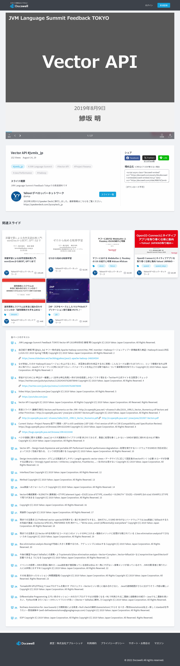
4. (15, 377)
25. (16, 597)
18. (16, 520)
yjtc (56, 314)
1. (15, 342)
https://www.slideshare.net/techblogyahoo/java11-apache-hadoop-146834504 (60, 358)
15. (16, 494)
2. (15, 350)
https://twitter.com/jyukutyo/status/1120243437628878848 (51, 385)
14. (16, 487)
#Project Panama (82, 166)
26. (16, 607)
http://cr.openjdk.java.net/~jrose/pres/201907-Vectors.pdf (130, 418)
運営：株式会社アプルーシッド (66, 643)
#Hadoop (41, 172)
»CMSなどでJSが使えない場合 (147, 166)
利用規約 (92, 643)
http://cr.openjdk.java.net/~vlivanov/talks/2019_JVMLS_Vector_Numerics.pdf (60, 418)
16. (16, 505)
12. (16, 472)
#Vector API (63, 166)
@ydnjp (27, 196)
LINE (165, 158)
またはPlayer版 (149, 161)
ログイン (149, 5)
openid (146, 266)
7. (15, 410)
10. (16, 448)
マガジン (159, 643)
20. (16, 544)
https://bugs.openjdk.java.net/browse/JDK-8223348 (47, 431)
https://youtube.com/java (34, 396)
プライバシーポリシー (113, 643)
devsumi (14, 314)
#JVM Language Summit (40, 166)
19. (16, 533)
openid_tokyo (161, 266)
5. (15, 391)
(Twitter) (150, 157)
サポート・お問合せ (139, 643)
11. (16, 459)
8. (15, 424)
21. (16, 554)
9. (15, 438)
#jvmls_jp (18, 166)
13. (16, 480)
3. (15, 364)
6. (15, 402)
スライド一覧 (107, 194)
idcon (101, 266)
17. (16, 512)
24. (16, 586)
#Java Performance (22, 172)
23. (16, 576)
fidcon (112, 266)
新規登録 (163, 5)
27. (16, 618)
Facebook (134, 158)
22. (16, 565)
